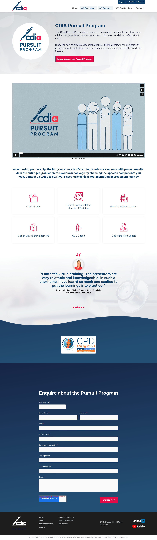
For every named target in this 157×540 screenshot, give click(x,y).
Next (121, 277)
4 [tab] (79, 307)
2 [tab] (75, 307)
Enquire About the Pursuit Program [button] (74, 59)
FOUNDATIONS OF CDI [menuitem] (66, 517)
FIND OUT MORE (20, 212)
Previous (36, 277)
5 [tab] (82, 307)
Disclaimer (108, 537)
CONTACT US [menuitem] (63, 524)
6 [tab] (84, 307)
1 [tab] (73, 307)
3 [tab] (77, 307)
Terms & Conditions (120, 537)
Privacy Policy (97, 537)
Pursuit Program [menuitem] (46, 524)
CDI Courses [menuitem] (105, 8)
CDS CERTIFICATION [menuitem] (66, 521)
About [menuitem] (75, 8)
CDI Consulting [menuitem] (87, 8)
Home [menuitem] (41, 517)
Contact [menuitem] (139, 8)
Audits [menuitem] (42, 527)
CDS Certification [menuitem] (123, 8)
